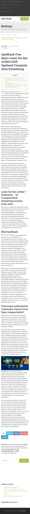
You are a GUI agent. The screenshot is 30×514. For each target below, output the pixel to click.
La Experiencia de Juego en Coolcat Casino (13, 489)
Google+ (24, 433)
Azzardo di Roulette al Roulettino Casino (13, 496)
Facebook (16, 433)
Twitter (9, 433)
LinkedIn (5, 437)
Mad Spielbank (9, 83)
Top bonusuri (6, 494)
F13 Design (22, 511)
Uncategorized (5, 48)
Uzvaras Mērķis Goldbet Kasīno (10, 487)
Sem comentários (14, 46)
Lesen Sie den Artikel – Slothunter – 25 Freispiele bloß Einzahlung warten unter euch (15, 80)
